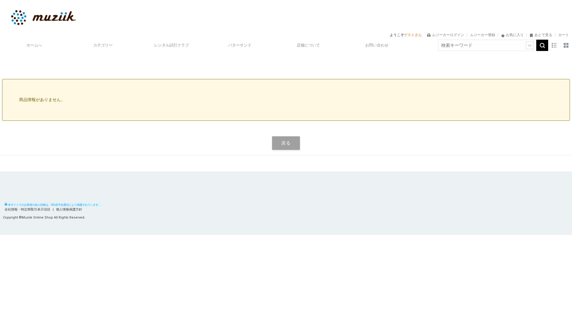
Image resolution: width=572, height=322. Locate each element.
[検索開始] (542, 45)
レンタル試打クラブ (171, 45)
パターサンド (239, 45)
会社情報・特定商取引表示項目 (27, 209)
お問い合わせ (376, 45)
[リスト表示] (554, 45)
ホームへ (34, 45)
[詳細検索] (530, 45)
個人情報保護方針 (69, 209)
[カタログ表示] (566, 45)
